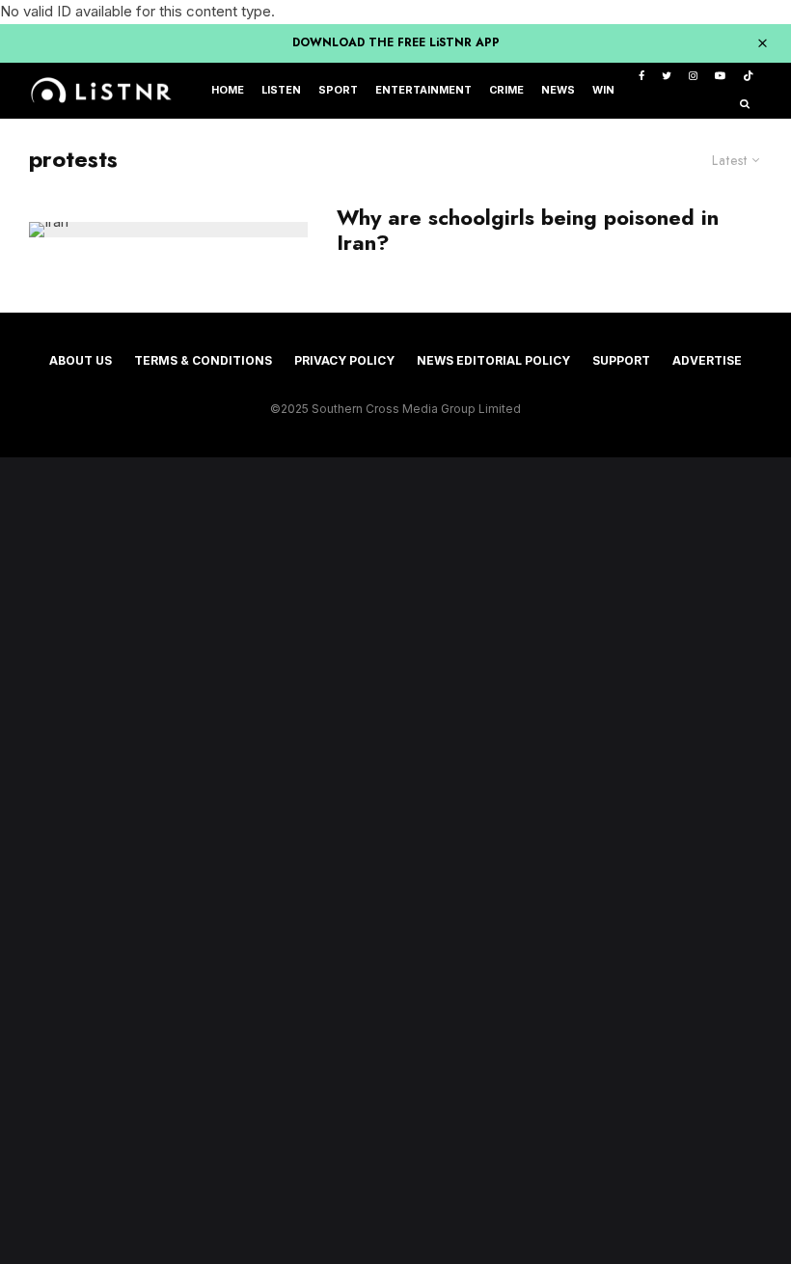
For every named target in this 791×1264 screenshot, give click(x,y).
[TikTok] (748, 77)
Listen (281, 90)
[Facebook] (641, 77)
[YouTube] (720, 77)
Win (603, 90)
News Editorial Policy (493, 360)
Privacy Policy (344, 360)
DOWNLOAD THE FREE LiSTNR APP (396, 42)
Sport (338, 90)
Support (621, 360)
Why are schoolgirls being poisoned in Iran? (528, 230)
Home (227, 90)
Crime (506, 90)
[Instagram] (693, 77)
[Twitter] (666, 77)
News (558, 90)
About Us (80, 360)
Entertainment (423, 90)
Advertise (707, 360)
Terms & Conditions (203, 360)
